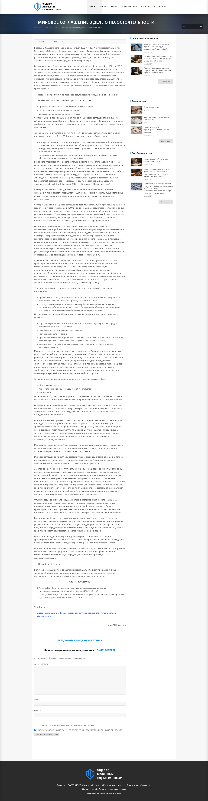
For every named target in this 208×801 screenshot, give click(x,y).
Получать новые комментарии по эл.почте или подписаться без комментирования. (80, 730)
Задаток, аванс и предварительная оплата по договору (156, 129)
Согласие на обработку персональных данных (104, 789)
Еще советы (165, 141)
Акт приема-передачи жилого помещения (157, 118)
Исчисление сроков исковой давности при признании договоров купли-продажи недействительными (156, 173)
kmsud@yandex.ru (142, 785)
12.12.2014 (42, 42)
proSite (118, 793)
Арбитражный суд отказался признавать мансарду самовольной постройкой (156, 46)
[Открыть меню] (174, 7)
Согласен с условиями (67, 725)
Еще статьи (165, 202)
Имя (37, 699)
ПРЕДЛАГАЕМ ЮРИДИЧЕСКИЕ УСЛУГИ (80, 640)
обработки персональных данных (78, 725)
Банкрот (54, 42)
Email (37, 710)
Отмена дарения (151, 107)
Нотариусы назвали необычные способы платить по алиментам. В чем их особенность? (158, 58)
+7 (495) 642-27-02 (105, 650)
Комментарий (41, 664)
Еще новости (165, 81)
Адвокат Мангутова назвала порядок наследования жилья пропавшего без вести (157, 70)
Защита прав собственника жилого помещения (156, 160)
